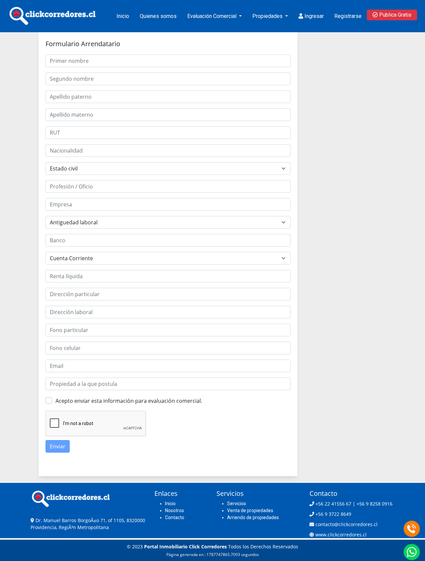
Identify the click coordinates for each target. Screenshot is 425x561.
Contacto (174, 517)
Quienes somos (158, 16)
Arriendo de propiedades (253, 517)
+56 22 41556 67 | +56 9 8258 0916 (353, 504)
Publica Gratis (394, 15)
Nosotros (174, 510)
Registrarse (348, 16)
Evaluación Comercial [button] (212, 16)
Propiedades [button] (268, 16)
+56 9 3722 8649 (333, 514)
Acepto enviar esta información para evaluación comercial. (128, 400)
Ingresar (313, 16)
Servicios (236, 503)
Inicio (123, 16)
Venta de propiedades (250, 510)
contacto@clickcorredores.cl (346, 524)
